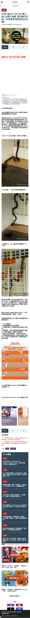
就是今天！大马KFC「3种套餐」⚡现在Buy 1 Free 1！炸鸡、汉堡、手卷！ (14, 566)
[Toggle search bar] (28, 2)
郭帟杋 (7, 108)
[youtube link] (19, 605)
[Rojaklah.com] (16, 2)
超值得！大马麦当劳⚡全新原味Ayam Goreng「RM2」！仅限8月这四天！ (14, 590)
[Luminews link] (19, 608)
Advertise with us (14, 615)
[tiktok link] (10, 608)
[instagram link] (10, 605)
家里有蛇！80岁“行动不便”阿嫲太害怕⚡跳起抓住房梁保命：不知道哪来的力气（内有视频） (15, 443)
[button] (13, 47)
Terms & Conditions (6, 615)
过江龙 (13, 448)
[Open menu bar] (2, 2)
